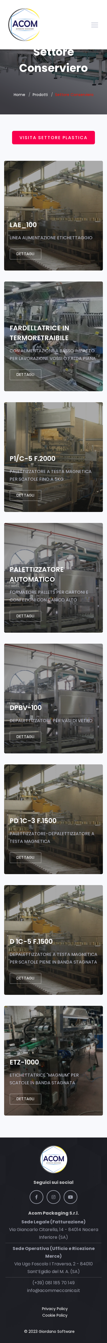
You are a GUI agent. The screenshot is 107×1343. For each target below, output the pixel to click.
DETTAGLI (25, 616)
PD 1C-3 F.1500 (33, 820)
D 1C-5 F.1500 (31, 941)
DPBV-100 (26, 707)
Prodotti (40, 94)
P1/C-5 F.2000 (32, 458)
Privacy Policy (55, 1308)
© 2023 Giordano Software (49, 1331)
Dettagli (25, 254)
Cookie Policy (54, 1315)
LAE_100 (23, 224)
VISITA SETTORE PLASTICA (53, 137)
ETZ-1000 (24, 1062)
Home (19, 94)
